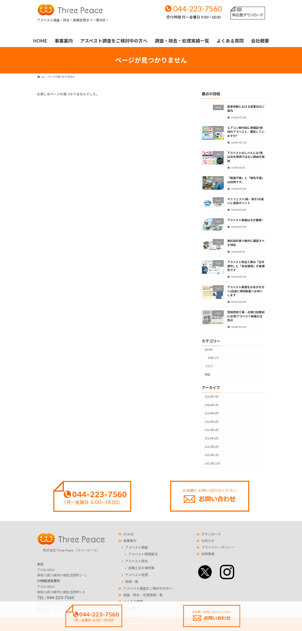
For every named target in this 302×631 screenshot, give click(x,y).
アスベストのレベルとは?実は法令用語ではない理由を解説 (246, 157)
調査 (207, 374)
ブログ (209, 366)
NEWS (209, 349)
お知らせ (213, 357)
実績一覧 (131, 582)
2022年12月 (212, 463)
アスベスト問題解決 (143, 554)
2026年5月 (212, 405)
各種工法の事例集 (141, 568)
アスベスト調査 (136, 547)
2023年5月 (212, 446)
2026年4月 (212, 413)
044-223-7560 (194, 11)
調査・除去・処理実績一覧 (143, 595)
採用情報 (207, 554)
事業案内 (129, 541)
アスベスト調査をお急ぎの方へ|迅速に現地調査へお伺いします (245, 291)
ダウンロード (211, 534)
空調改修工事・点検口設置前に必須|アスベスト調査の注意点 (246, 316)
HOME (128, 534)
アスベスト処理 (136, 575)
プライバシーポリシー (217, 547)
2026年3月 (212, 421)
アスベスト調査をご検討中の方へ (147, 588)
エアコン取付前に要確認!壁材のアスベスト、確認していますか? (245, 132)
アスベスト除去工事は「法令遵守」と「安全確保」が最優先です (246, 266)
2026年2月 (212, 430)
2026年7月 (212, 396)
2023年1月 (212, 455)
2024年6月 (212, 438)
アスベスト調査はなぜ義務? (245, 220)
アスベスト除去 (136, 561)
